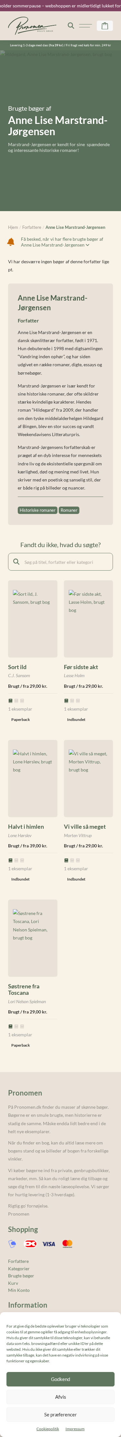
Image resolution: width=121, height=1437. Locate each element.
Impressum (75, 1428)
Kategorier (19, 1268)
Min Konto (19, 1290)
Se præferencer (60, 1414)
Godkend (60, 1379)
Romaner (69, 510)
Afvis (60, 1397)
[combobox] (60, 562)
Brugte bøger (21, 1275)
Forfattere (18, 1261)
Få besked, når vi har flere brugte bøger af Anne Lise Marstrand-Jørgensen (62, 241)
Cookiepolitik (47, 1428)
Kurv (13, 1283)
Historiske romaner (37, 510)
